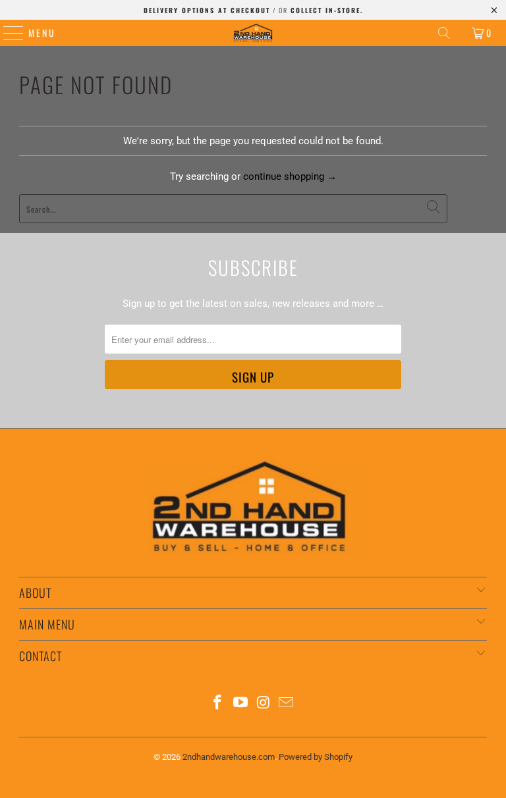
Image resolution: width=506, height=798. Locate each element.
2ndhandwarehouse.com (229, 757)
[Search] (444, 33)
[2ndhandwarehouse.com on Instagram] (264, 703)
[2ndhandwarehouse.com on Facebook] (218, 703)
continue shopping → (290, 176)
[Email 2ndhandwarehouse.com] (286, 703)
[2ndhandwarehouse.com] (253, 33)
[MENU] (7, 33)
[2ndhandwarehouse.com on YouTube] (241, 703)
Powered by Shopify (315, 757)
